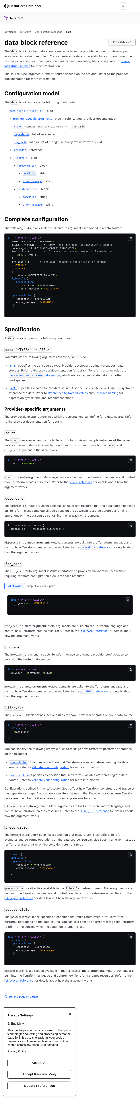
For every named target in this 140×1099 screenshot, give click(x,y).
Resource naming (106, 393)
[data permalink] (56, 350)
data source (35, 375)
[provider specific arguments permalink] (69, 409)
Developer (10, 31)
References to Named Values (68, 393)
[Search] (123, 6)
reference (81, 482)
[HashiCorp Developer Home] (22, 6)
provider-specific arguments (32, 118)
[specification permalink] (43, 330)
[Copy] (130, 238)
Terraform (25, 31)
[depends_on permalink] (30, 499)
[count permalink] (20, 433)
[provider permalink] (26, 647)
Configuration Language (48, 31)
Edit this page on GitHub (23, 996)
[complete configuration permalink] (71, 219)
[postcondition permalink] (36, 910)
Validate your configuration (50, 767)
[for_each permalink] (26, 564)
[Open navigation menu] (132, 6)
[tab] (14, 586)
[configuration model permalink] (63, 94)
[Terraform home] (13, 18)
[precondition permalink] (34, 828)
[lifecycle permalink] (28, 708)
